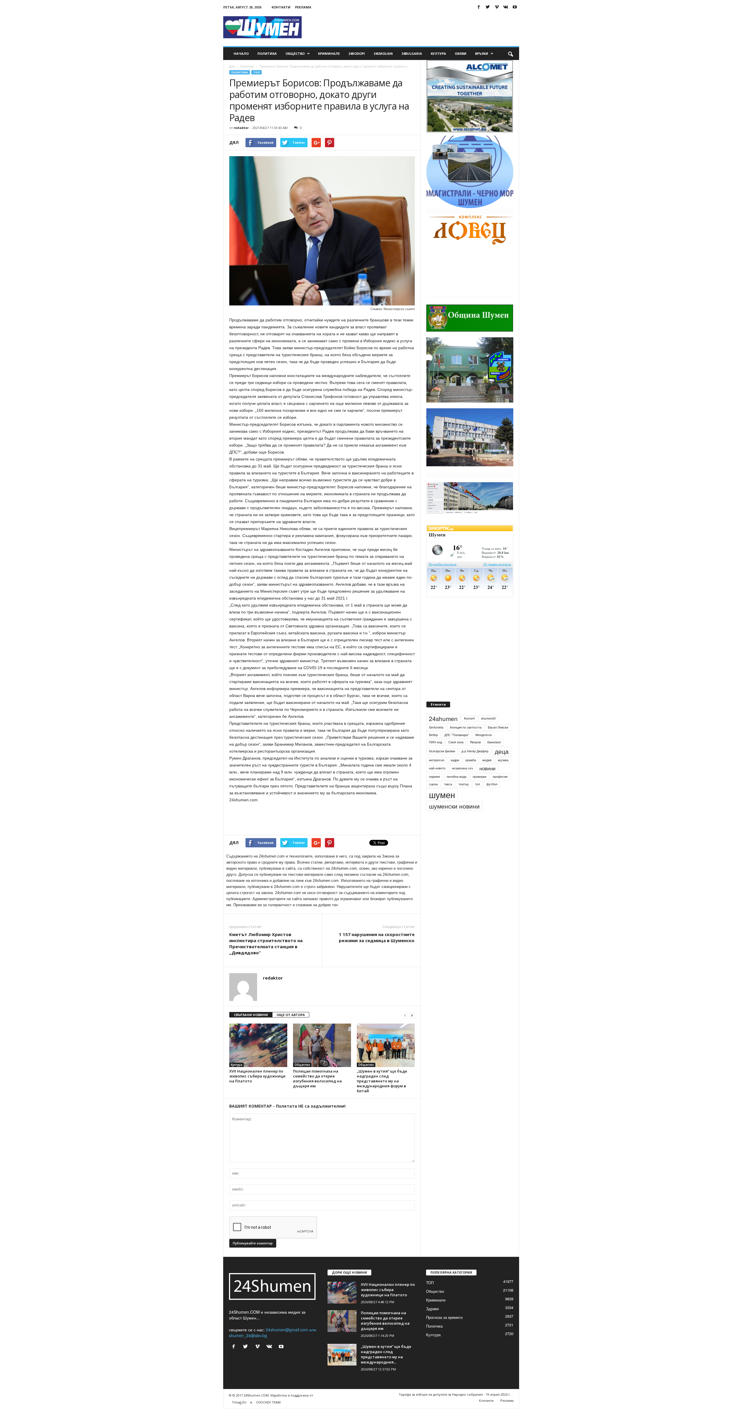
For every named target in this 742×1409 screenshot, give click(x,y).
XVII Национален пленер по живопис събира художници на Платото (257, 1076)
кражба (470, 769)
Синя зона (455, 751)
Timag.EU (239, 1402)
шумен (442, 803)
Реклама (303, 7)
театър (464, 793)
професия (500, 785)
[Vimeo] (496, 7)
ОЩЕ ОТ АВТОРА (291, 1015)
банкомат (494, 751)
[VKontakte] (505, 7)
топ (477, 793)
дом (232, 66)
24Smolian (383, 53)
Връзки (481, 53)
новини (487, 776)
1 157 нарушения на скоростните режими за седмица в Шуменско (376, 937)
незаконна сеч (462, 777)
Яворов (475, 751)
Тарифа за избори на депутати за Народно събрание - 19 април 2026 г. (455, 1394)
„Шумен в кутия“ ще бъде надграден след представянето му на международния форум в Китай (382, 1080)
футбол (491, 793)
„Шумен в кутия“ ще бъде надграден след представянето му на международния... (386, 1354)
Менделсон (483, 743)
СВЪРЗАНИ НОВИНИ (251, 1015)
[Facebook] (478, 7)
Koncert (469, 727)
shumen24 (488, 727)
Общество (295, 53)
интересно (436, 769)
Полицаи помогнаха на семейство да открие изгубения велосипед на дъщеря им (317, 1078)
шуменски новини (454, 814)
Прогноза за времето (444, 1317)
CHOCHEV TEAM (268, 1402)
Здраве (432, 1308)
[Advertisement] (413, 27)
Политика (267, 53)
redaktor (241, 127)
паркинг (434, 785)
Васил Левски (498, 736)
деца (502, 760)
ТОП (256, 72)
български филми (442, 760)
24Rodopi (356, 53)
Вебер (433, 743)
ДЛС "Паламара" (456, 743)
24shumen (443, 727)
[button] (510, 53)
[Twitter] (487, 7)
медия (487, 769)
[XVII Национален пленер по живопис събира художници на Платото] (258, 1045)
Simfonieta (436, 736)
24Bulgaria (411, 53)
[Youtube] (514, 7)
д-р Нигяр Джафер (474, 760)
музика (503, 769)
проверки (479, 785)
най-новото (437, 777)
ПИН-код (435, 751)
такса (448, 793)
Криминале (329, 53)
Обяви (460, 53)
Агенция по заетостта (465, 736)
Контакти (281, 7)
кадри (455, 769)
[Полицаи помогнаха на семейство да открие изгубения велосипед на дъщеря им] (322, 1045)
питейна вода (456, 785)
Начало (241, 53)
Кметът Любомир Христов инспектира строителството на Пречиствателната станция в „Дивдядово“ (266, 943)
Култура (438, 53)
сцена (433, 793)
